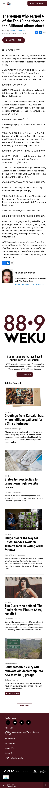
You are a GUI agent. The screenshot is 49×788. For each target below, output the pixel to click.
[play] (3, 785)
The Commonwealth (11, 664)
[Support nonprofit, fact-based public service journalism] (24, 329)
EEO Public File (10, 743)
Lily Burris (8, 680)
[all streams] (46, 785)
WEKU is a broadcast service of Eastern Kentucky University (22, 733)
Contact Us (8, 753)
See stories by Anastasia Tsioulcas (29, 284)
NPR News (8, 412)
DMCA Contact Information (14, 758)
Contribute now (24, 374)
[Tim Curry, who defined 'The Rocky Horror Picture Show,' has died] (23, 587)
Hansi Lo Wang (9, 555)
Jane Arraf (8, 429)
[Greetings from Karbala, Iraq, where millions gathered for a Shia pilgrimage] (23, 397)
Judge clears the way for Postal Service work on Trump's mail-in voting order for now (24, 544)
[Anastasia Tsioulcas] (7, 276)
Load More (24, 706)
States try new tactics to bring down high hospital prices (22, 483)
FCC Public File (10, 738)
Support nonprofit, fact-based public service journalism (24, 358)
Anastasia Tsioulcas (17, 30)
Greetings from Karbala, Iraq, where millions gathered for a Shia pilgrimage (24, 420)
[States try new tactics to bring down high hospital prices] (23, 460)
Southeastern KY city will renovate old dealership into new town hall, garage (24, 671)
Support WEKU (10, 748)
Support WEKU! (38, 3)
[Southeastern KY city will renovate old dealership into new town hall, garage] (23, 648)
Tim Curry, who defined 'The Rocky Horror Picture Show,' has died (23, 610)
